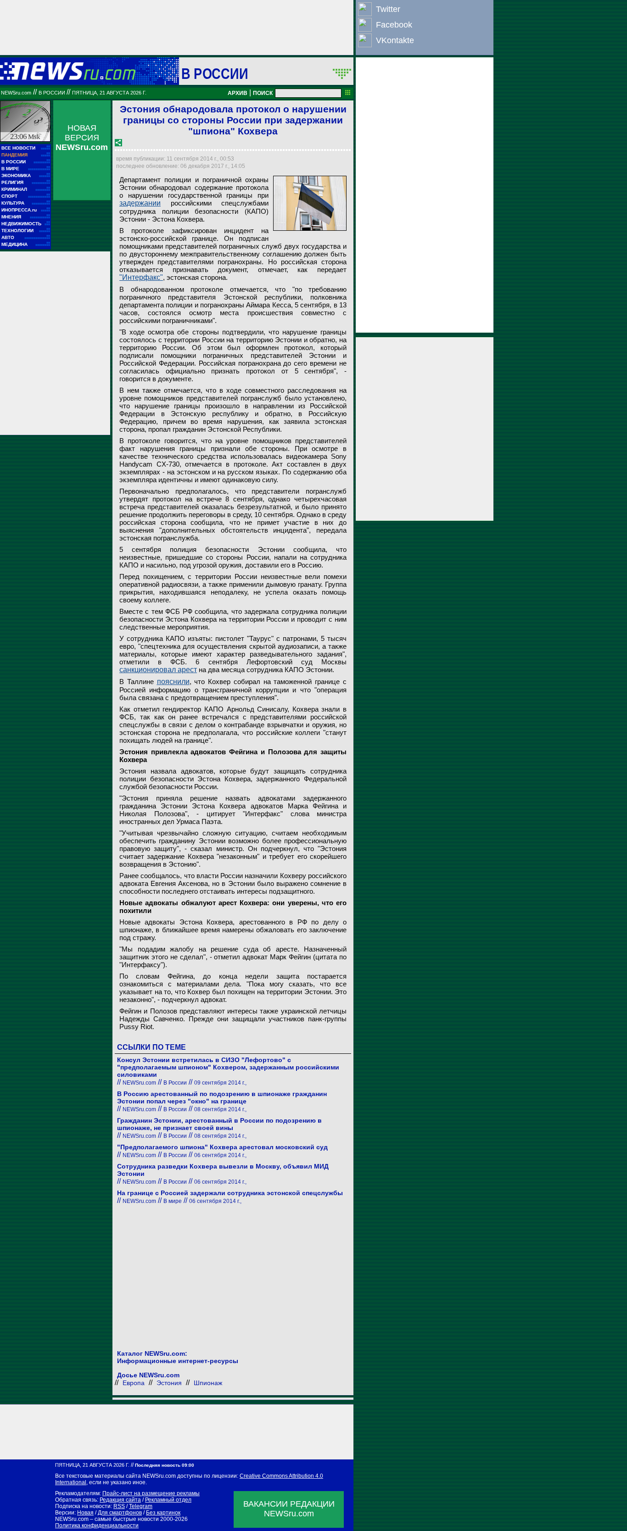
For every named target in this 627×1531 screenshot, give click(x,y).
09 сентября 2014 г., (220, 1083)
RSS (119, 1506)
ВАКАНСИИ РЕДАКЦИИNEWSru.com (289, 1508)
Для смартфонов (120, 1512)
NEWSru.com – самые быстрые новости (107, 1519)
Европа (134, 1382)
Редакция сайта (120, 1500)
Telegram (140, 1506)
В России (214, 73)
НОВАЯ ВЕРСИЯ (82, 137)
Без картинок (163, 1512)
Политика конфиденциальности (97, 1525)
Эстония (169, 1382)
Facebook (394, 24)
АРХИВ (237, 93)
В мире (172, 1201)
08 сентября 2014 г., (220, 1109)
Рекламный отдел (168, 1500)
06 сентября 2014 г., (220, 1155)
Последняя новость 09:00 (164, 1465)
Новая (85, 1512)
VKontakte (395, 40)
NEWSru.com (16, 92)
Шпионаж (208, 1382)
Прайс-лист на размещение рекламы (151, 1493)
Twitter (388, 9)
